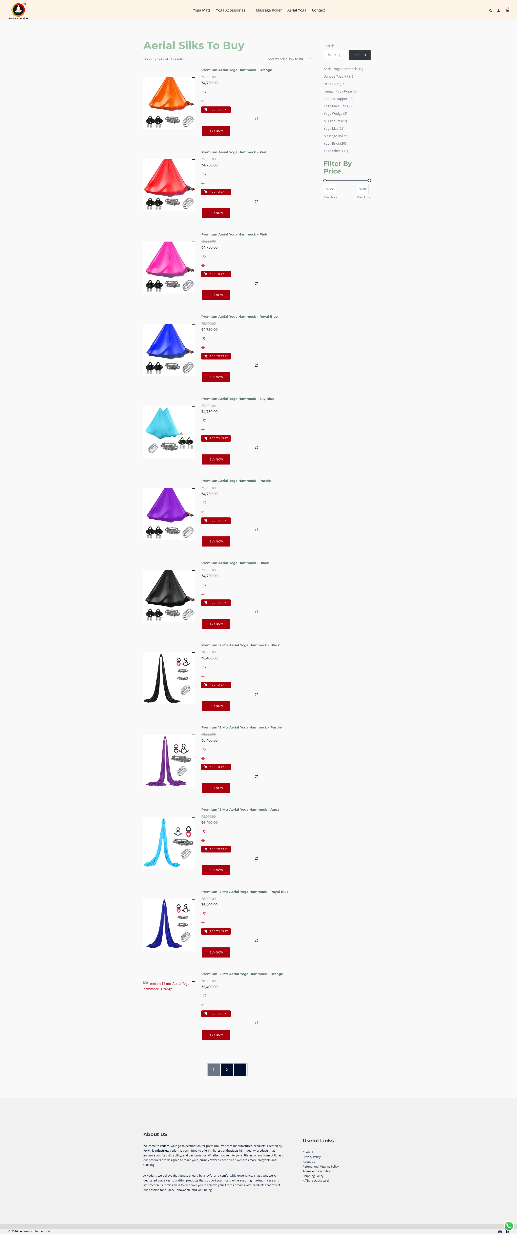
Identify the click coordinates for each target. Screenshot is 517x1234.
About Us (309, 1162)
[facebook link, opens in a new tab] (507, 1231)
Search (329, 46)
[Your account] (499, 10)
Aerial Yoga (296, 10)
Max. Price (364, 197)
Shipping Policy (313, 1176)
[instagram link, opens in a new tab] (500, 1231)
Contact (318, 10)
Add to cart (218, 109)
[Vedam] (18, 10)
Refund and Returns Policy (321, 1166)
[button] (490, 10)
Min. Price (330, 197)
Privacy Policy (312, 1157)
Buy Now (216, 130)
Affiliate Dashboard (316, 1180)
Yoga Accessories (230, 10)
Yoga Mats (201, 10)
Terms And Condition (317, 1171)
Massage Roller (269, 10)
